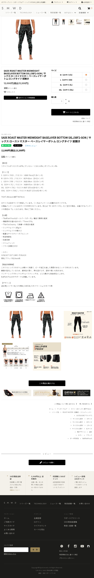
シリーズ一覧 (11, 13)
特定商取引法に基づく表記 (81, 121)
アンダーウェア (62, 409)
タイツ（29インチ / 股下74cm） (81, 409)
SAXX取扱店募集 (70, 522)
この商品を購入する (47, 383)
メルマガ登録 (8, 545)
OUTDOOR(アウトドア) (84, 415)
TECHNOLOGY (40, 504)
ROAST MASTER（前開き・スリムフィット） (77, 412)
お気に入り (10, 92)
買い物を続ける (84, 404)
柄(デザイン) (81, 432)
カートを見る (39, 529)
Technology (26, 13)
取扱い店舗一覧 (70, 525)
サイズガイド (9, 525)
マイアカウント (40, 525)
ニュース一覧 (41, 13)
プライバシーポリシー (67, 558)
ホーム (51, 409)
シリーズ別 (55, 412)
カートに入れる (72, 112)
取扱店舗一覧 (55, 13)
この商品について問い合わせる (64, 404)
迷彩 (90, 432)
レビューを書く (48, 462)
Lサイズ (89, 425)
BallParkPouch (87, 438)
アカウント (57, 2)
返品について (85, 118)
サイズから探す (78, 419)
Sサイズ (89, 419)
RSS (60, 551)
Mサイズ (89, 422)
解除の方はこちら (10, 554)
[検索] (79, 8)
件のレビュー (31, 145)
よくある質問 (9, 529)
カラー (80, 435)
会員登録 (86, 2)
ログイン (72, 2)
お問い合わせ (84, 504)
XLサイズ (89, 429)
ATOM (66, 551)
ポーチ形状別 (74, 438)
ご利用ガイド (9, 522)
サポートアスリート (72, 518)
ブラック (89, 435)
